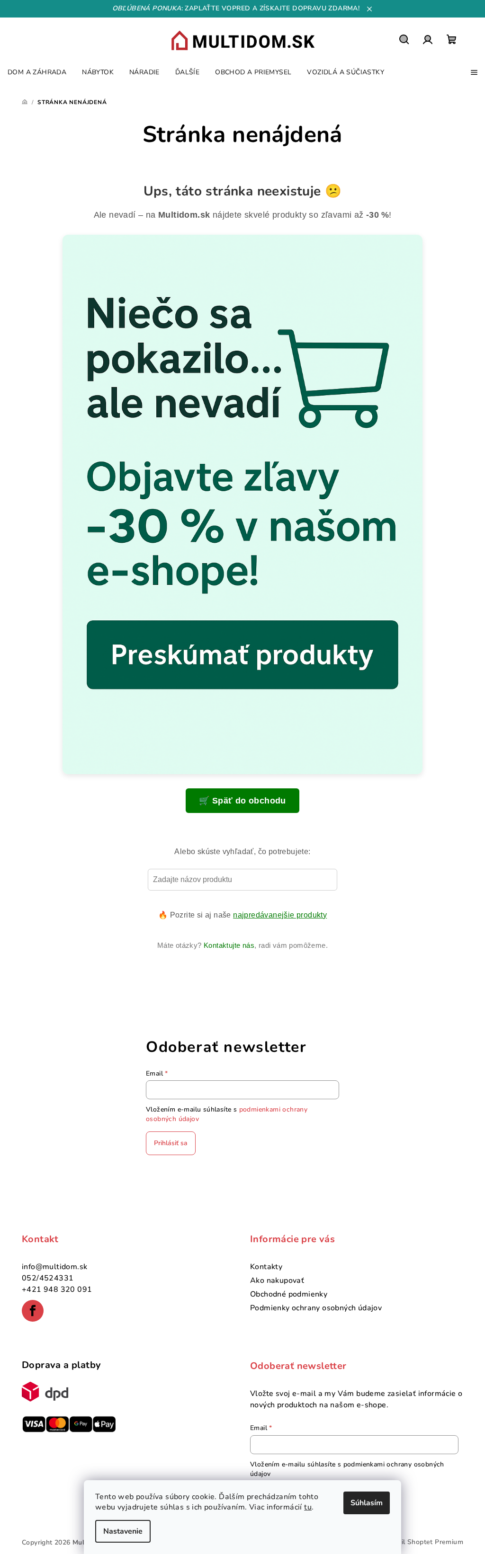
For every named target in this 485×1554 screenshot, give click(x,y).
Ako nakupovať (277, 1280)
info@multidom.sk (54, 1267)
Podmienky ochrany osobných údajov (316, 1308)
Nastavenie (123, 1531)
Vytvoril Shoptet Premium (421, 1541)
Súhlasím (366, 1503)
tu (308, 1507)
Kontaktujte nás (229, 945)
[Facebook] (33, 1311)
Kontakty (266, 1267)
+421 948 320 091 (57, 1289)
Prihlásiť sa (171, 1143)
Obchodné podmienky (288, 1294)
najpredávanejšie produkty (280, 915)
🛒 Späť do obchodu (242, 800)
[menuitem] (37, 72)
